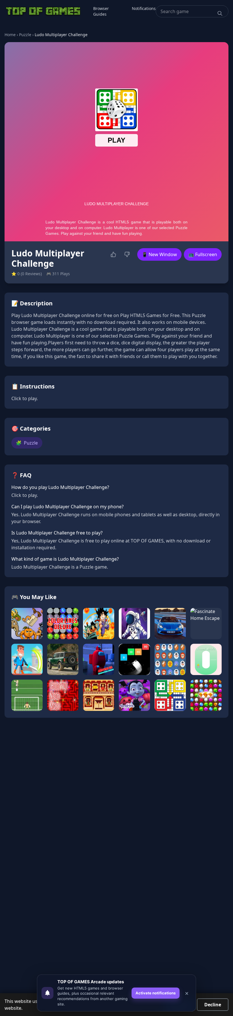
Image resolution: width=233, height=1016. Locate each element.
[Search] (220, 13)
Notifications (144, 8)
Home (10, 34)
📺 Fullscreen (202, 254)
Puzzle (25, 34)
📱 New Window (159, 254)
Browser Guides (101, 11)
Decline (212, 1004)
